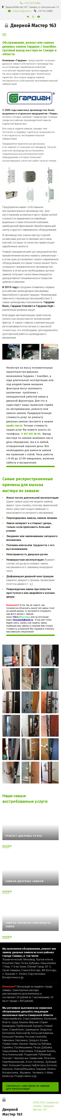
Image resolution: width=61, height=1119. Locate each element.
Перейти (7, 846)
